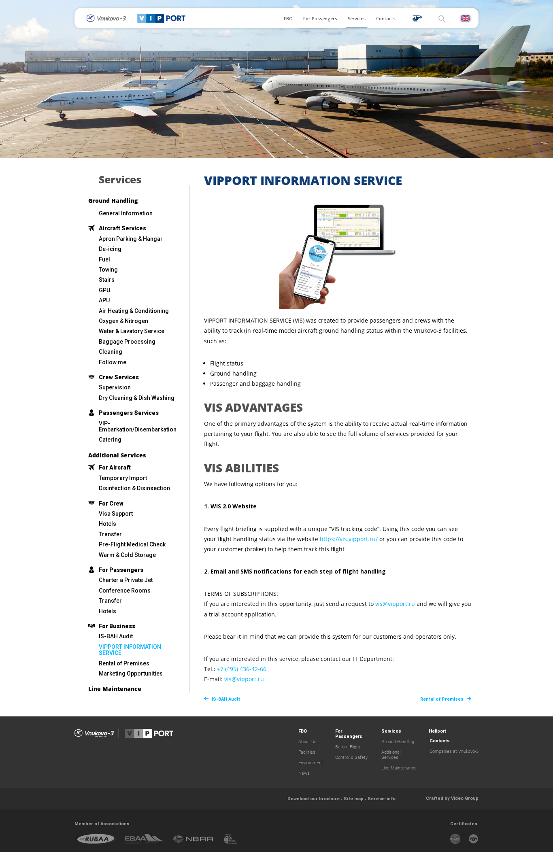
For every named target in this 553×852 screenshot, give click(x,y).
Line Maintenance (114, 689)
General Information (126, 213)
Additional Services (117, 455)
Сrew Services (119, 377)
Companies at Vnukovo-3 (454, 751)
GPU (104, 290)
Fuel (104, 259)
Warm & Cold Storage (127, 555)
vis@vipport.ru (395, 604)
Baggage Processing (127, 341)
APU (104, 300)
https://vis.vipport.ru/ (349, 539)
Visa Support (116, 513)
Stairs (107, 279)
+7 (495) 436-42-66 (241, 669)
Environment (310, 762)
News (304, 773)
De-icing (110, 249)
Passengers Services (129, 413)
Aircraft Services (122, 228)
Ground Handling (113, 201)
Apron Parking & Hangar (131, 239)
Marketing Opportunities (131, 673)
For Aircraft (115, 467)
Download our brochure (313, 798)
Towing (108, 269)
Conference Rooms (125, 590)
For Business (117, 626)
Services (357, 18)
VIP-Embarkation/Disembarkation (138, 426)
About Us (307, 741)
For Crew (111, 503)
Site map (354, 798)
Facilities (306, 752)
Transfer (110, 534)
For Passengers (320, 18)
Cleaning (110, 351)
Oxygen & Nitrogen (123, 321)
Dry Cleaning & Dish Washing (136, 398)
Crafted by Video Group (452, 798)
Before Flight (347, 747)
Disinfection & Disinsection (134, 488)
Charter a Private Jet (126, 580)
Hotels (107, 524)
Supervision (115, 387)
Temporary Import (123, 478)
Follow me (112, 362)
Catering (110, 439)
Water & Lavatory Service (131, 331)
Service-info (382, 798)
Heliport (437, 731)
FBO (288, 18)
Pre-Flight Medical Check (132, 544)
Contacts (386, 18)
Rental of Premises (124, 663)
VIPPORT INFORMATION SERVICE (130, 650)
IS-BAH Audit (116, 636)
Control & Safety (351, 757)
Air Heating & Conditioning (134, 311)
